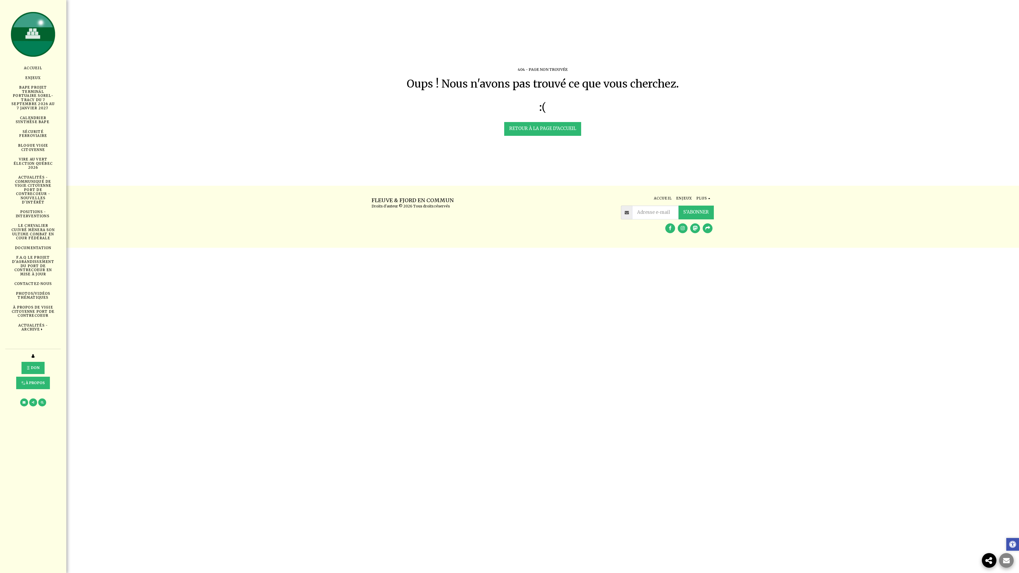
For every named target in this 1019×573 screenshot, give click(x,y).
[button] (33, 327)
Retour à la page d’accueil (542, 128)
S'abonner (696, 212)
